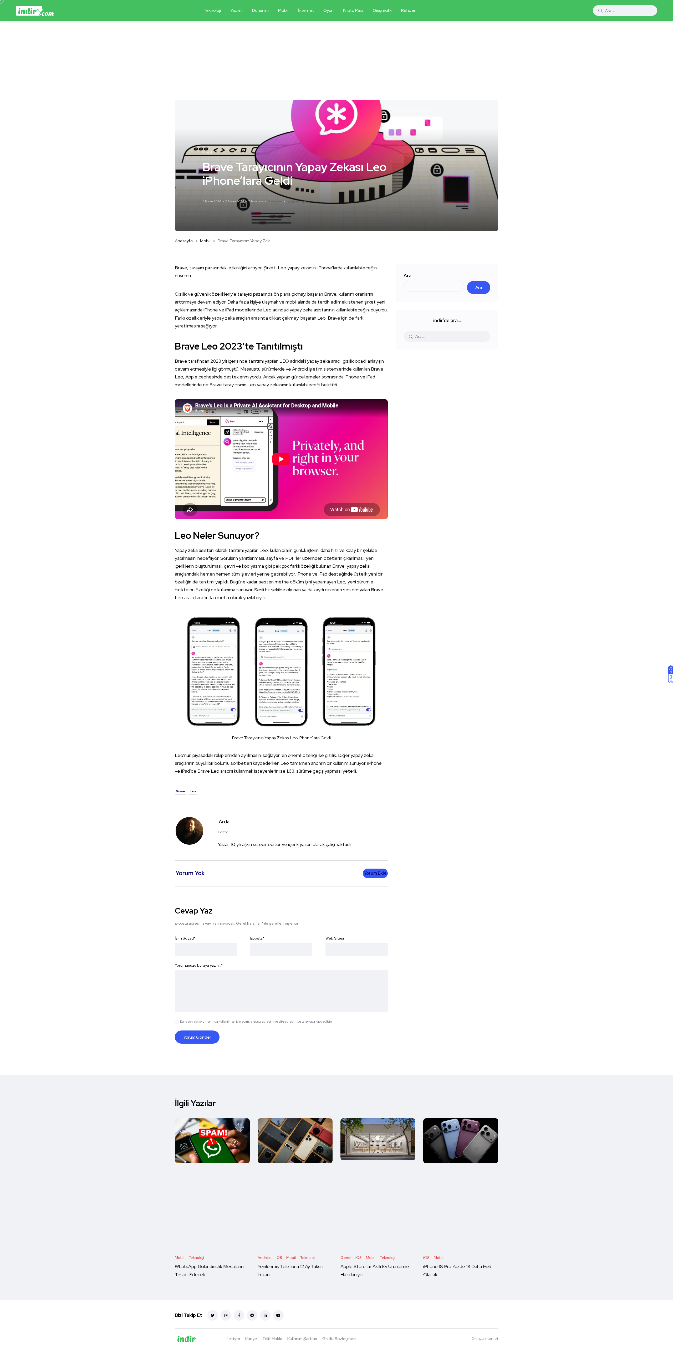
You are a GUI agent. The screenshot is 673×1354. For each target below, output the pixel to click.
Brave (293, 201)
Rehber (408, 10)
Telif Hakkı (272, 1338)
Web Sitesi (334, 938)
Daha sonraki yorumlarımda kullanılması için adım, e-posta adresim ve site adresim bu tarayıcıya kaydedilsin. (256, 1021)
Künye (251, 1338)
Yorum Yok (275, 201)
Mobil (283, 10)
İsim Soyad (185, 938)
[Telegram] (252, 1315)
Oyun (328, 10)
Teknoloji (212, 10)
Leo (305, 201)
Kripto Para (353, 10)
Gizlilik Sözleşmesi (339, 1338)
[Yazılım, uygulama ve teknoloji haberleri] (35, 10)
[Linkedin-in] (265, 1315)
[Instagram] (226, 1315)
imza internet (487, 1338)
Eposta (257, 938)
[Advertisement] (336, 60)
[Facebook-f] (239, 1315)
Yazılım (236, 10)
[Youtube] (278, 1315)
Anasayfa (184, 241)
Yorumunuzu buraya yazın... (199, 965)
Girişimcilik (382, 10)
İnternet (306, 10)
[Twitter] (212, 1315)
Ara (407, 276)
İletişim (233, 1338)
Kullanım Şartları (302, 1338)
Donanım (260, 10)
